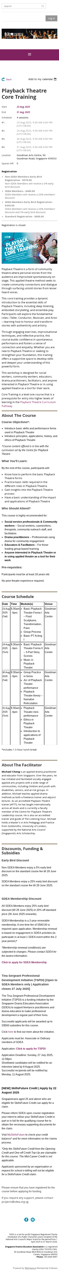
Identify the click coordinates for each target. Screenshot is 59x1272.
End (4, 112)
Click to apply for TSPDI (31, 1048)
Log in (51, 18)
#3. (3, 138)
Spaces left (8, 163)
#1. (3, 122)
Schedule (7, 117)
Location (6, 155)
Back (9, 79)
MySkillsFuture (16, 1134)
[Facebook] (26, 1220)
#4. (3, 147)
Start (4, 106)
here (10, 1031)
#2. (3, 130)
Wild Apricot (30, 1268)
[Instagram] (33, 1220)
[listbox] (42, 79)
